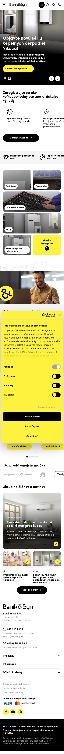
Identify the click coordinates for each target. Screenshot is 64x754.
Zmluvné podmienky (39, 743)
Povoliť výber (32, 426)
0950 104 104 (15, 629)
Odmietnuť (32, 436)
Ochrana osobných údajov (16, 684)
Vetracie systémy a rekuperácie (15, 249)
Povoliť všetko (32, 416)
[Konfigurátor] (42, 5)
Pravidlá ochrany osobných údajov (33, 741)
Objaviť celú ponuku (16, 68)
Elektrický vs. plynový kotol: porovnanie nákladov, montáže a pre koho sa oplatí (47, 579)
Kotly (8, 229)
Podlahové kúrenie (15, 208)
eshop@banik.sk (17, 643)
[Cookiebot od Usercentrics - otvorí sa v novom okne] (42, 315)
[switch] (56, 376)
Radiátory (11, 186)
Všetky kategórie (47, 242)
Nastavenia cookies (13, 692)
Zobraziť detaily (46, 407)
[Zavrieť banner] (59, 315)
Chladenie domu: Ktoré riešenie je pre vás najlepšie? (15, 577)
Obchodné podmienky (14, 688)
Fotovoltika (41, 186)
